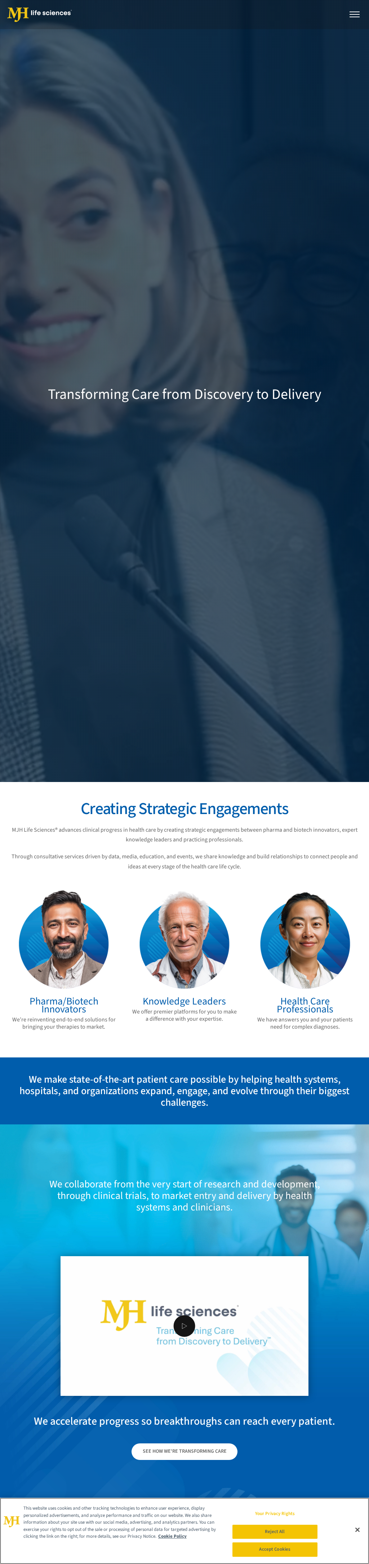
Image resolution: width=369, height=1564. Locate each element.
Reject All (275, 1531)
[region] (184, 1531)
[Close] (357, 1530)
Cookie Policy (172, 1536)
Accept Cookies (274, 1549)
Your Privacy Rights (275, 1513)
